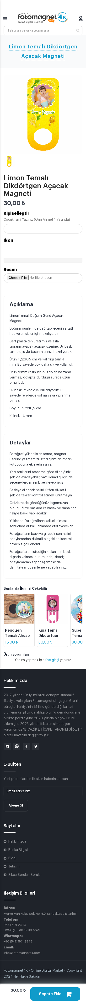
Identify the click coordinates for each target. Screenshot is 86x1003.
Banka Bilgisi (18, 850)
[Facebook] (26, 746)
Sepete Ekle (50, 994)
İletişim (14, 866)
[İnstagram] (7, 746)
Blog (12, 858)
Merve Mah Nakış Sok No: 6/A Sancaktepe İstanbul (40, 913)
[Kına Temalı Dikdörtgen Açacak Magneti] (52, 609)
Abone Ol (16, 805)
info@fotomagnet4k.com (22, 952)
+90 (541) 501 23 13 (18, 941)
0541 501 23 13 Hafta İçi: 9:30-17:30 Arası (22, 927)
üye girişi (52, 660)
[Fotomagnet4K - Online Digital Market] (43, 17)
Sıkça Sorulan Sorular (25, 875)
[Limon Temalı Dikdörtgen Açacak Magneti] (43, 114)
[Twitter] (35, 746)
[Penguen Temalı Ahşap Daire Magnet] (19, 609)
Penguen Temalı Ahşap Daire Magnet (17, 636)
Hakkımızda (17, 841)
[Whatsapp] (16, 746)
